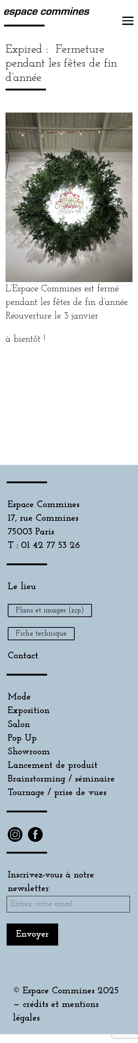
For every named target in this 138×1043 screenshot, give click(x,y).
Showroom (29, 752)
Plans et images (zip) (50, 610)
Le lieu (22, 586)
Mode (19, 697)
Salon (19, 724)
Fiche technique (41, 633)
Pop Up (22, 738)
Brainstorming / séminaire (61, 779)
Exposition (29, 710)
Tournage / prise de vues (57, 792)
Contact (23, 656)
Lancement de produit (53, 765)
